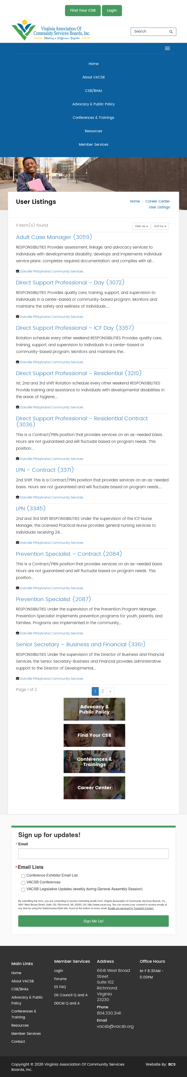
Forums (60, 979)
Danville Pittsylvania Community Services (51, 271)
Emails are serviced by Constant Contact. (131, 908)
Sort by (159, 226)
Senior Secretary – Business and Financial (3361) (81, 644)
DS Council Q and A (71, 995)
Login (112, 10)
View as (140, 226)
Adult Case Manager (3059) (54, 237)
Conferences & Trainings (93, 117)
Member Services (93, 144)
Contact (18, 1041)
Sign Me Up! (93, 921)
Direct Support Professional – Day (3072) (70, 282)
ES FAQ (60, 987)
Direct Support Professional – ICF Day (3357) (75, 328)
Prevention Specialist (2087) (53, 599)
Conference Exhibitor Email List (52, 875)
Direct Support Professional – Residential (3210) (79, 373)
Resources (93, 131)
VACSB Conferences (43, 882)
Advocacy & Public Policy (93, 104)
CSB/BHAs (93, 91)
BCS (172, 1064)
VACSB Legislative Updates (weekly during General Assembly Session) (84, 888)
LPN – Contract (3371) (45, 470)
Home (94, 64)
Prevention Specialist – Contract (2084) (69, 554)
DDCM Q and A (67, 1003)
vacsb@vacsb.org (115, 1027)
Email (23, 844)
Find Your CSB (83, 10)
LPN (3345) (31, 508)
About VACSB (93, 77)
